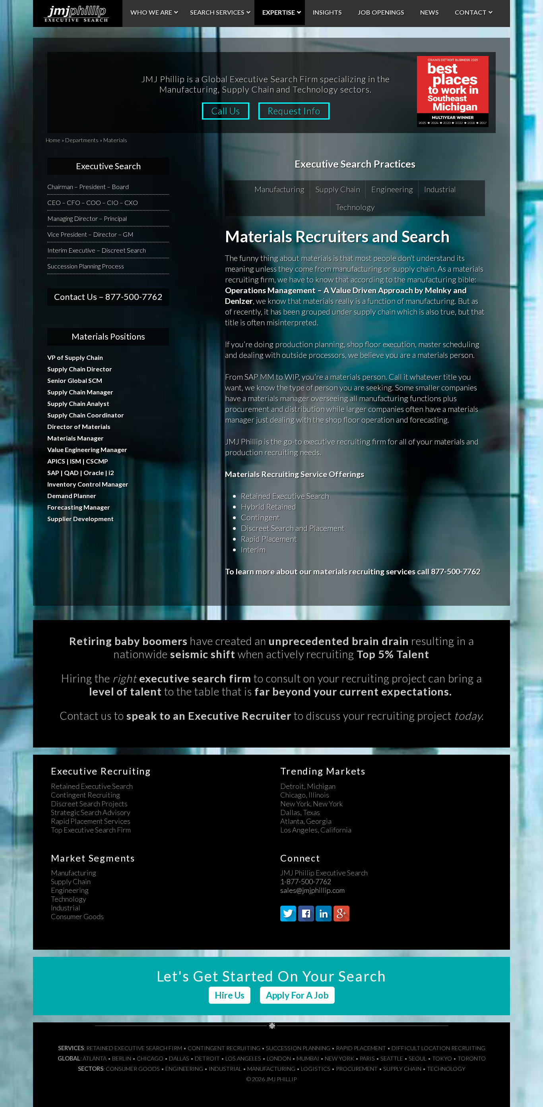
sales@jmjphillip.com (312, 890)
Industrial (440, 189)
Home (53, 140)
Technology (355, 207)
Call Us (225, 111)
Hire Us (229, 995)
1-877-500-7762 (305, 881)
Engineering (392, 189)
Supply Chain (338, 189)
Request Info (294, 111)
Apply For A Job (297, 995)
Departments (82, 140)
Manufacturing (279, 189)
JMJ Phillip (78, 13)
